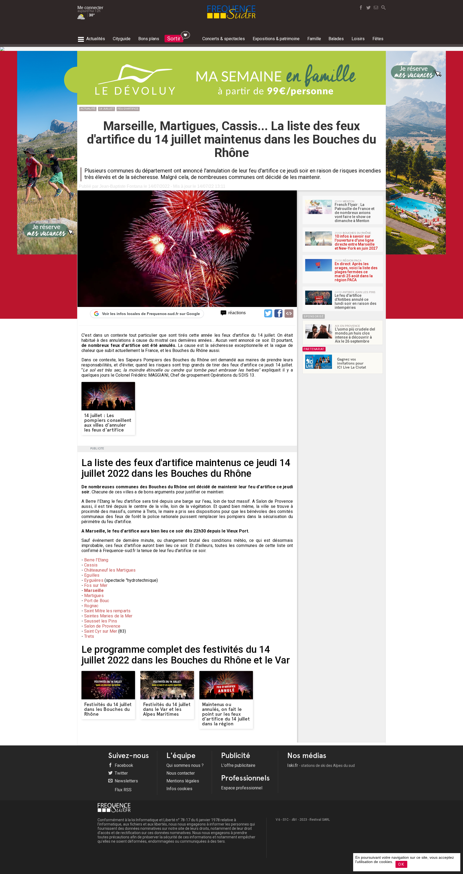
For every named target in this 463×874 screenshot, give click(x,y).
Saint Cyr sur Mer (100, 631)
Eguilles (91, 575)
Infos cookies (179, 788)
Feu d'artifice (128, 108)
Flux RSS (123, 789)
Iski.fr (321, 765)
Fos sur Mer (95, 585)
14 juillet (106, 108)
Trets (89, 636)
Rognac (91, 605)
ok (401, 864)
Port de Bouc (96, 600)
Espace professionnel (241, 787)
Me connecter (90, 7)
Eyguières (93, 580)
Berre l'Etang (96, 559)
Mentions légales (182, 780)
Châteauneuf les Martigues (110, 570)
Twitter (121, 773)
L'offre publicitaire (238, 765)
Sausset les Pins (100, 621)
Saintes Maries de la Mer (108, 615)
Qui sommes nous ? (185, 765)
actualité (87, 108)
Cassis (91, 565)
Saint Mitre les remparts (107, 610)
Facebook (123, 765)
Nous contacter (180, 773)
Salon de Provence (102, 626)
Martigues (93, 595)
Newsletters (126, 780)
